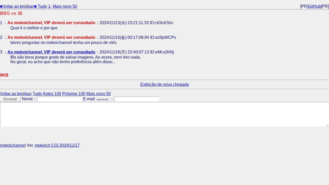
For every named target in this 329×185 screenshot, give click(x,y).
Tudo (42, 6)
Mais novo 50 (65, 6)
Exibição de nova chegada (164, 84)
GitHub (314, 6)
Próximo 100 (73, 93)
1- (50, 6)
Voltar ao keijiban (16, 93)
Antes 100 (52, 93)
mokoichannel (13, 145)
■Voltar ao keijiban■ (18, 6)
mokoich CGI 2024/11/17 (57, 145)
